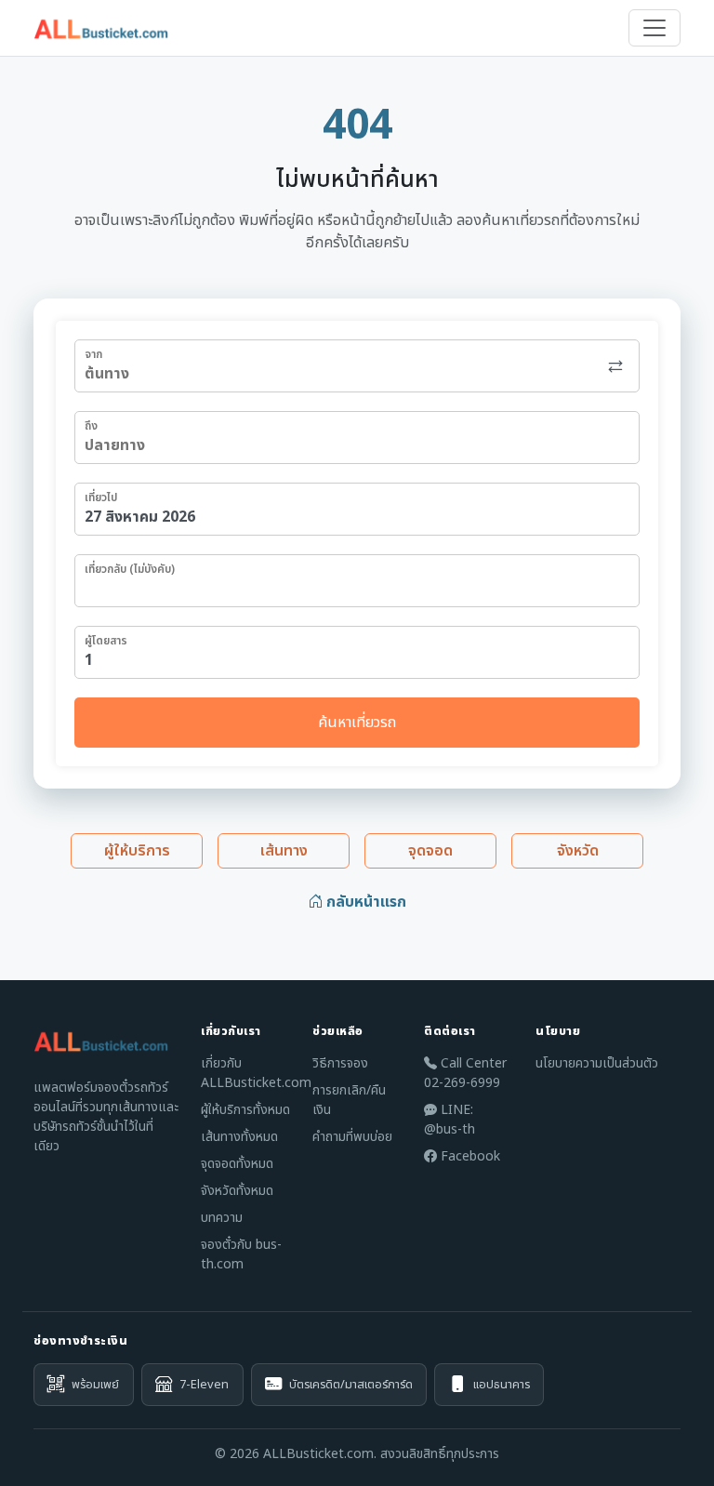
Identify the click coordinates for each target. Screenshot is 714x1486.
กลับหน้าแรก (364, 902)
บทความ (222, 1217)
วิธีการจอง (340, 1063)
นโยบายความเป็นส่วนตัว (597, 1063)
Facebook (468, 1156)
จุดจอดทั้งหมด (237, 1164)
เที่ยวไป (101, 497)
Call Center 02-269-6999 (465, 1073)
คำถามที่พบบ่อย (352, 1137)
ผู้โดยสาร (106, 640)
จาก (93, 354)
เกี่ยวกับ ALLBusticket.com (256, 1073)
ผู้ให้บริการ (137, 851)
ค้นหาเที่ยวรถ (357, 722)
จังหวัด (578, 851)
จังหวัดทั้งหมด (237, 1191)
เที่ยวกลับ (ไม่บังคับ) (130, 569)
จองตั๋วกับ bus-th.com (241, 1254)
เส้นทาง (284, 851)
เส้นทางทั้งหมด (239, 1137)
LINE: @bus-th (449, 1119)
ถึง (91, 426)
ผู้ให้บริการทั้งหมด (245, 1110)
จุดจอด (430, 851)
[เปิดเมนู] (654, 27)
